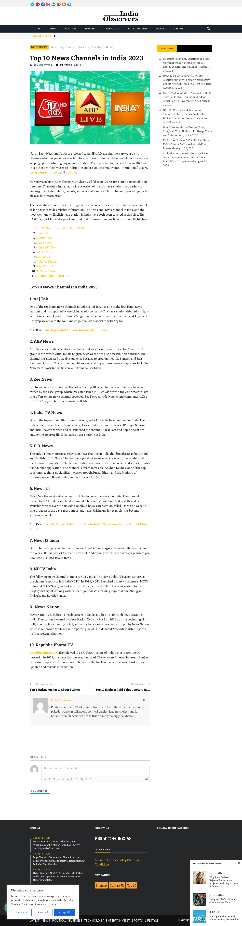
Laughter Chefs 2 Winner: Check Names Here (223, 901)
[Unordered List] (68, 779)
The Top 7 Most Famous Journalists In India (75, 330)
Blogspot (62, 2)
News (53, 28)
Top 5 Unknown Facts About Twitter (55, 689)
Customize (21, 912)
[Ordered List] (63, 779)
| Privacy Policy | (117, 860)
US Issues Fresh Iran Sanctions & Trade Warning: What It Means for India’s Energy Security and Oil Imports (186, 62)
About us (101, 860)
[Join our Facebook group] (129, 838)
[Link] (81, 779)
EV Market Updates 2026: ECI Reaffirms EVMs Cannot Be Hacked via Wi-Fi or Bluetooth (186, 144)
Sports (160, 28)
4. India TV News (47, 247)
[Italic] (49, 779)
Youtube (36, 2)
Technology (112, 28)
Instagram (47, 2)
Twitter (30, 2)
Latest (37, 28)
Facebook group (68, 2)
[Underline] (54, 779)
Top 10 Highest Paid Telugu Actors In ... (122, 689)
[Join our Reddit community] (123, 838)
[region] (43, 902)
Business (90, 28)
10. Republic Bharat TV (52, 276)
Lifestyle (178, 28)
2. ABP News (44, 238)
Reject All (43, 912)
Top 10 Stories (39, 47)
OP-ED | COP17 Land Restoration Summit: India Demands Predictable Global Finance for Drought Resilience (185, 114)
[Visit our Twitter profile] (105, 838)
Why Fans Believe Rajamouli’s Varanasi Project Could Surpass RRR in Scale (223, 882)
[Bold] (44, 779)
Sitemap (101, 885)
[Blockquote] (72, 779)
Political (70, 28)
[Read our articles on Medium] (114, 838)
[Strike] (58, 779)
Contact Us (117, 885)
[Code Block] (77, 779)
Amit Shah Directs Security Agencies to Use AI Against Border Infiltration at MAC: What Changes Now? (186, 157)
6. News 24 (43, 257)
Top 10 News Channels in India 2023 (60, 228)
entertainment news (44, 172)
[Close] (239, 863)
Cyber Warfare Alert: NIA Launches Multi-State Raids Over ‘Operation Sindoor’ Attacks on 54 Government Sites (187, 97)
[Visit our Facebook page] (96, 838)
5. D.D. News (44, 252)
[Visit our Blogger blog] (119, 838)
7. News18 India (46, 261)
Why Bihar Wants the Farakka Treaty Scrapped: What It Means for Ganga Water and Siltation (187, 131)
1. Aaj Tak (42, 233)
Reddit (57, 2)
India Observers (42, 65)
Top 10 (131, 885)
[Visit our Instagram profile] (109, 838)
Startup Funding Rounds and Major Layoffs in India (223, 918)
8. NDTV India (45, 266)
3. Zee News (44, 243)
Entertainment (137, 28)
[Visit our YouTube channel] (100, 838)
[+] (90, 778)
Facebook (41, 2)
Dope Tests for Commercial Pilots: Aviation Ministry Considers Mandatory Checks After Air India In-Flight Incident (187, 80)
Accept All (64, 912)
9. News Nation (46, 271)
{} (86, 778)
